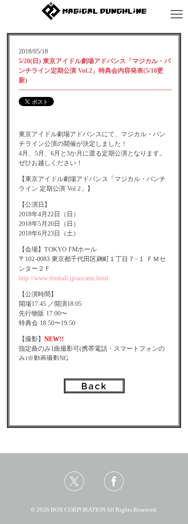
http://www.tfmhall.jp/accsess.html (63, 278)
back (94, 386)
